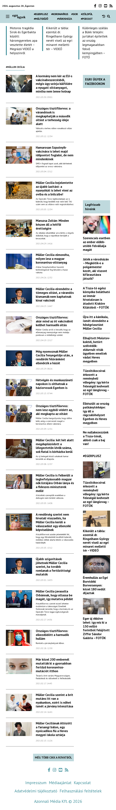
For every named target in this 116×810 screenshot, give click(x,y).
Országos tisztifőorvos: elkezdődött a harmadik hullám (52, 635)
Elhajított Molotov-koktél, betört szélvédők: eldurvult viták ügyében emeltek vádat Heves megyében (96, 349)
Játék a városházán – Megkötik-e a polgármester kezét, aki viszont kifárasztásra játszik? (96, 269)
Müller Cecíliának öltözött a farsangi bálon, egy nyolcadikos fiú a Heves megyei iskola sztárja (54, 729)
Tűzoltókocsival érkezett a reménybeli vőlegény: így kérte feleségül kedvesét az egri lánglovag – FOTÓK (96, 382)
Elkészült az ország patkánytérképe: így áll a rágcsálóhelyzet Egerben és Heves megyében (96, 413)
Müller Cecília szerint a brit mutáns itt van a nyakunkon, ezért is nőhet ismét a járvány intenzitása (54, 700)
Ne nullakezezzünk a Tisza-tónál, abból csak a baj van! (95, 438)
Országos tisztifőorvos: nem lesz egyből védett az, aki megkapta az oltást (54, 410)
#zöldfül (87, 14)
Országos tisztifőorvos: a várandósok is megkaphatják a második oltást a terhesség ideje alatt (53, 116)
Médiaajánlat (60, 782)
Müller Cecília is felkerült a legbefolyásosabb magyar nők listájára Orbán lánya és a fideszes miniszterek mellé (55, 483)
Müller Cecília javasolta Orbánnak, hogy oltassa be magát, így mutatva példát (54, 595)
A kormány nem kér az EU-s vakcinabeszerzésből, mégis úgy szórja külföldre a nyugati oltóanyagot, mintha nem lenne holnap (54, 84)
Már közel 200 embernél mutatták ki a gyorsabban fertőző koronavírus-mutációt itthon (53, 665)
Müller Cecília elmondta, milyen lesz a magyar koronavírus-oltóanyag (52, 258)
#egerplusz (41, 14)
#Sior (74, 14)
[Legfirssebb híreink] (104, 16)
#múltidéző (41, 18)
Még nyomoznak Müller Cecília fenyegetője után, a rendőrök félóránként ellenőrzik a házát (54, 357)
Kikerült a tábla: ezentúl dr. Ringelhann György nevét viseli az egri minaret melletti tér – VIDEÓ (96, 540)
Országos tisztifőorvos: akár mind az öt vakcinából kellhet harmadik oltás (54, 321)
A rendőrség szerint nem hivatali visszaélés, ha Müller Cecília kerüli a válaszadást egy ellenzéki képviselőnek (53, 522)
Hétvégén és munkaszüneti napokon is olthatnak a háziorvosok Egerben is (54, 384)
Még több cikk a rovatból (53, 757)
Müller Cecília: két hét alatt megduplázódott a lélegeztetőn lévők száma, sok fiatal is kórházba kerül (55, 446)
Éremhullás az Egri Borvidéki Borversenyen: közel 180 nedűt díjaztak (95, 585)
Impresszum (36, 782)
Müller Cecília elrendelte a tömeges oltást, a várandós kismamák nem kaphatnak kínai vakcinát (55, 295)
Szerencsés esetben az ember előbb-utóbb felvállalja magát (96, 244)
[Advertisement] (96, 149)
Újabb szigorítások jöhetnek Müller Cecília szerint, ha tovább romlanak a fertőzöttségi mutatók (53, 567)
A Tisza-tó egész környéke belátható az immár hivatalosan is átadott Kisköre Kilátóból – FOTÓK (96, 297)
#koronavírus (59, 14)
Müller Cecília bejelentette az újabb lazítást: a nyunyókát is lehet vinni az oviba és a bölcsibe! (54, 188)
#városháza (64, 18)
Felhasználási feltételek (81, 790)
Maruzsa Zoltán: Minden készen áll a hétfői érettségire (52, 224)
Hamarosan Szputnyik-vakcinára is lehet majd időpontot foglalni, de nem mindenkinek (54, 153)
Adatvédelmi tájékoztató (35, 790)
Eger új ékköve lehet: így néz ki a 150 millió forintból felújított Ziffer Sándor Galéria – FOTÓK (96, 628)
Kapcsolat (82, 782)
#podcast (87, 18)
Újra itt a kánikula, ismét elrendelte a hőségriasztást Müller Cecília (95, 323)
